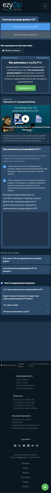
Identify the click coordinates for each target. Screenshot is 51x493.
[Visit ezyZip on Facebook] (15, 445)
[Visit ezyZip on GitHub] (37, 445)
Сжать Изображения (25, 385)
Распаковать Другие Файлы (25, 408)
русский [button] (24, 439)
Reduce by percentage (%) (25, 34)
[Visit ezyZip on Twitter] (19, 445)
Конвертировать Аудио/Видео (25, 428)
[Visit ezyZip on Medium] (33, 445)
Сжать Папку (22, 382)
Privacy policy (25, 477)
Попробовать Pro (25, 88)
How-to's (25, 486)
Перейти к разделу (12, 50)
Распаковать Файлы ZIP (23, 399)
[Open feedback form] (45, 487)
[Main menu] (45, 6)
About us (25, 472)
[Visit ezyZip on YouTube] (24, 445)
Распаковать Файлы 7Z (23, 405)
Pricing (25, 468)
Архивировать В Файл (21, 419)
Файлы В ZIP (17, 422)
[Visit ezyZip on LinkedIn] (28, 445)
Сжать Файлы (22, 379)
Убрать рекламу (42, 58)
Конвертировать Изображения (25, 425)
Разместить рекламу (10, 58)
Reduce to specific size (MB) (25, 26)
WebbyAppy (22, 457)
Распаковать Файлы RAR (24, 402)
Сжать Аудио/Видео (25, 388)
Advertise (25, 463)
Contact (25, 482)
